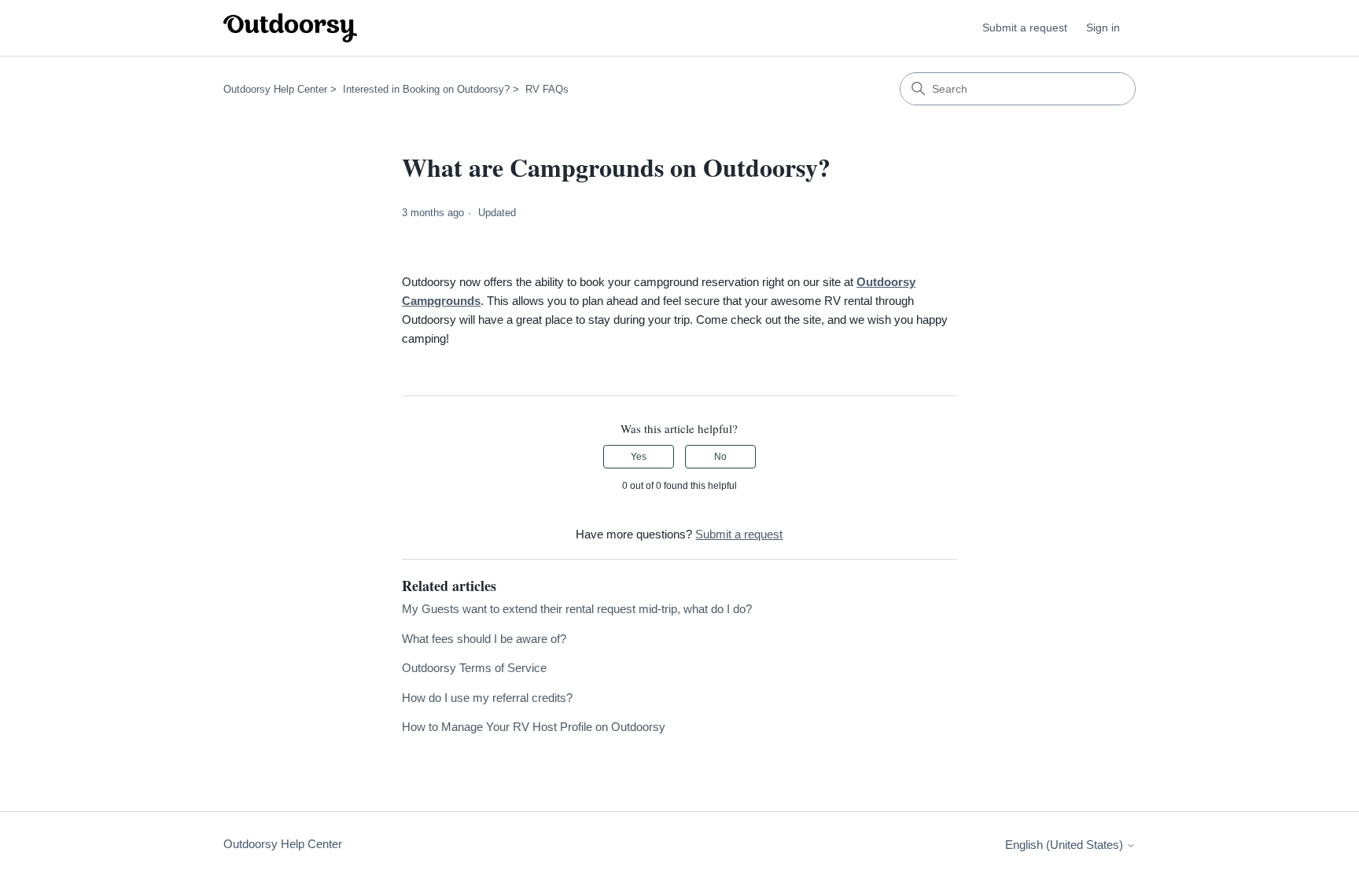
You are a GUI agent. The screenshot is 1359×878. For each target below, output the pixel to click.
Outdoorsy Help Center (275, 89)
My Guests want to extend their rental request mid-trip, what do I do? (577, 608)
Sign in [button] (1103, 27)
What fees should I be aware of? (484, 638)
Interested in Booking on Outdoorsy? (426, 89)
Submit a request (1024, 27)
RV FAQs (547, 89)
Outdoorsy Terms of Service (474, 667)
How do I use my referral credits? (487, 697)
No (720, 456)
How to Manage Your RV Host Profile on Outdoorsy (533, 726)
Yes (638, 456)
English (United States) (1065, 844)
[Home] (290, 27)
